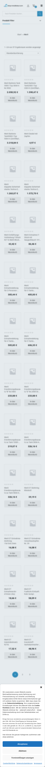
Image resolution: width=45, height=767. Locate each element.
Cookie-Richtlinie (9, 763)
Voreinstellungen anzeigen (22, 758)
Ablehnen (22, 751)
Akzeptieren (23, 744)
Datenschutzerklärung (24, 763)
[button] (41, 687)
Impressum (38, 763)
